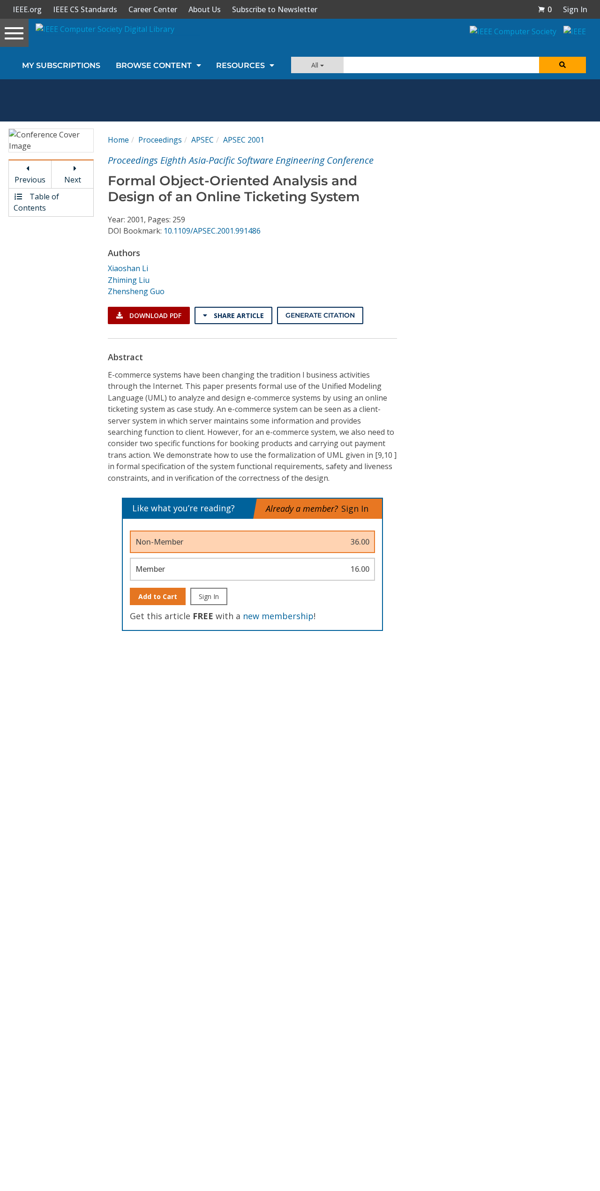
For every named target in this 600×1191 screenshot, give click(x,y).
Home (118, 140)
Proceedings (160, 140)
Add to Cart (157, 596)
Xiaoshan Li (128, 268)
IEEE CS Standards (85, 9)
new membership (278, 616)
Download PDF (154, 315)
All (315, 65)
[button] (544, 9)
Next (72, 179)
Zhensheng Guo (136, 291)
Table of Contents (36, 202)
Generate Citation (320, 315)
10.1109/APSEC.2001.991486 (212, 231)
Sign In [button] (575, 9)
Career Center (152, 9)
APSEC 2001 (243, 140)
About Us (204, 9)
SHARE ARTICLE (238, 315)
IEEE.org (27, 9)
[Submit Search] (562, 65)
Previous (30, 179)
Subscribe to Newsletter (274, 9)
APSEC (202, 140)
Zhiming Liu (129, 280)
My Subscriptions (61, 65)
